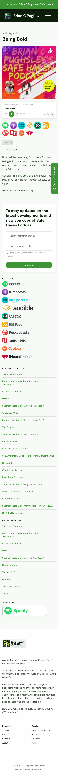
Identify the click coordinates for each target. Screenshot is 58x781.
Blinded (6, 579)
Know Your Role (9, 441)
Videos (5, 730)
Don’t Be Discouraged (13, 513)
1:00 (20, 175)
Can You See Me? (11, 498)
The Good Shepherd (12, 373)
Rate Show (36, 738)
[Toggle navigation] (47, 16)
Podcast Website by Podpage (28, 769)
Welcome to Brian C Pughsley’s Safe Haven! (29, 4)
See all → (7, 593)
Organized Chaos (10, 412)
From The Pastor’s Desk (41, 730)
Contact (6, 734)
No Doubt (7, 463)
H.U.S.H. (6, 398)
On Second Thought (12, 391)
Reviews (6, 738)
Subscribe (29, 265)
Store (33, 743)
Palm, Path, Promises (12, 477)
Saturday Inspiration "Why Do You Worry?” (23, 484)
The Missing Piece (11, 586)
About (5, 743)
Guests (34, 726)
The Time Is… (8, 427)
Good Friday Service (12, 470)
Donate (34, 734)
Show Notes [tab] (11, 149)
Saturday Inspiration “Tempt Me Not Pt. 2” (23, 420)
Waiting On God (10, 572)
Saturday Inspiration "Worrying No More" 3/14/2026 (27, 505)
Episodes (6, 726)
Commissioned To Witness (15, 448)
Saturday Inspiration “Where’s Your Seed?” (23, 405)
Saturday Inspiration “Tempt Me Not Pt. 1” (22, 434)
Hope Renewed (10, 565)
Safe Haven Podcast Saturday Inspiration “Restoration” (22, 383)
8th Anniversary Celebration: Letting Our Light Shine (28, 455)
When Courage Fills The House (17, 491)
